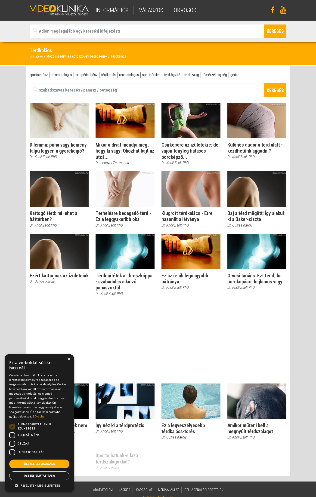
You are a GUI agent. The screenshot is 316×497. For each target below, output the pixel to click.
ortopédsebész (86, 75)
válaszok (151, 10)
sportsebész (39, 75)
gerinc (234, 75)
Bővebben (39, 416)
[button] (39, 485)
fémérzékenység (214, 75)
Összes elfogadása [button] (39, 464)
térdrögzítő (172, 75)
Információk (36, 56)
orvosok (185, 10)
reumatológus (129, 75)
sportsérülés (151, 75)
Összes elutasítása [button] (39, 476)
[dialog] (39, 423)
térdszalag (191, 75)
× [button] (69, 359)
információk (112, 10)
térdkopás (108, 75)
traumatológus (61, 75)
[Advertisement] (158, 340)
